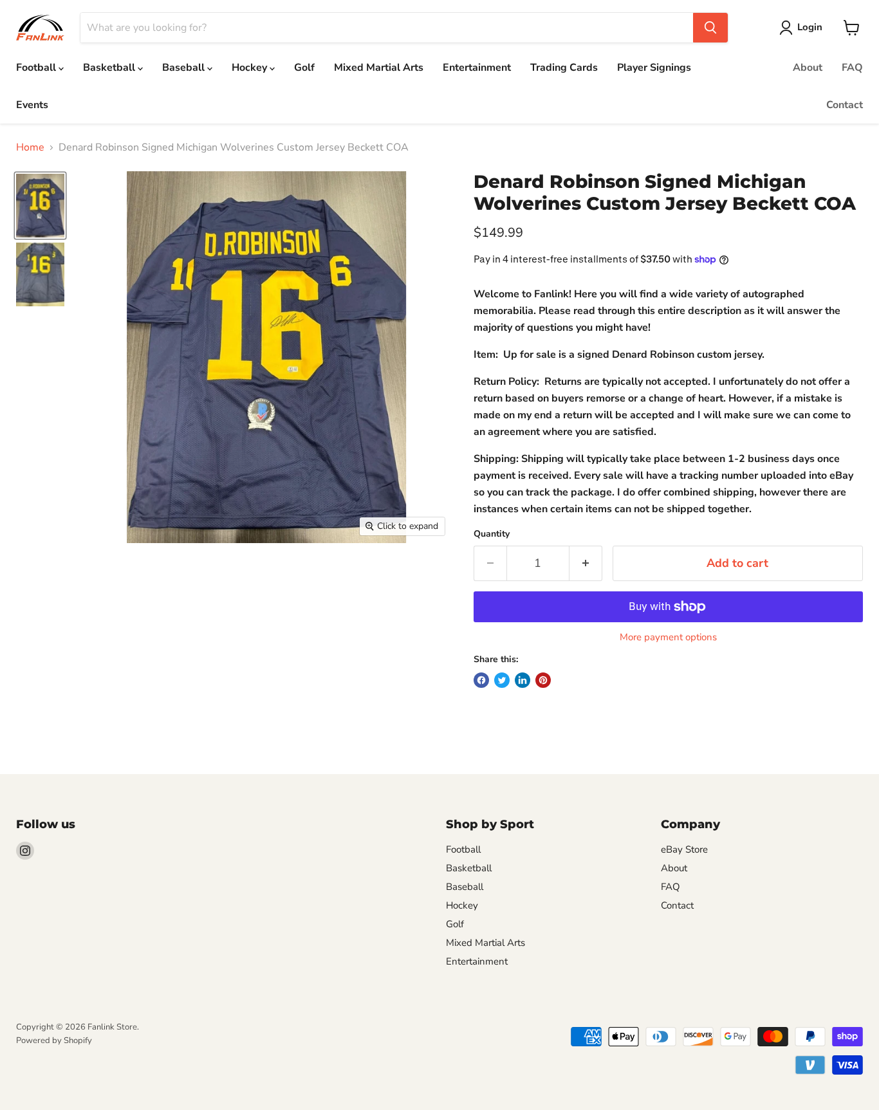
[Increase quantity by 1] (585, 563)
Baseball (184, 67)
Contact (844, 105)
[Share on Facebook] (481, 680)
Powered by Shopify (54, 1040)
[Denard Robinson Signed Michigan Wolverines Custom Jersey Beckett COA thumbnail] (40, 205)
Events (32, 105)
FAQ (852, 67)
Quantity (492, 534)
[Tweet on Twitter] (502, 680)
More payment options (668, 637)
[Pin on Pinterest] (543, 680)
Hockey (251, 67)
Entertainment (477, 67)
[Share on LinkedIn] (522, 680)
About (807, 67)
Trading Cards (564, 67)
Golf (304, 67)
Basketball (110, 67)
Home (30, 147)
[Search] (710, 27)
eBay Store (684, 849)
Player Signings (654, 67)
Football (37, 67)
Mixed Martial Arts (378, 67)
